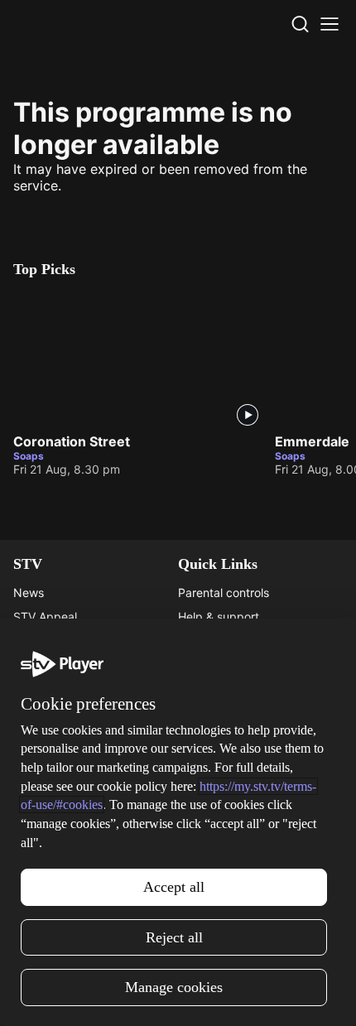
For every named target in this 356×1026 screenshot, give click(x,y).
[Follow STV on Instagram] (141, 996)
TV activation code (229, 640)
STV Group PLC (55, 689)
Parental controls (223, 592)
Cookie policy (214, 857)
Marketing (40, 809)
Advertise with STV (64, 665)
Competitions (48, 857)
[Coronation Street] (137, 359)
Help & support (218, 616)
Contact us (207, 785)
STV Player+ (46, 761)
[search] (299, 24)
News (28, 592)
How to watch (50, 833)
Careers (34, 640)
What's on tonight (60, 785)
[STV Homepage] (52, 24)
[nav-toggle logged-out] (329, 24)
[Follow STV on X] (178, 996)
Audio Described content (245, 689)
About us (202, 761)
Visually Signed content (241, 665)
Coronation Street (71, 441)
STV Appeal (45, 616)
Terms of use (213, 833)
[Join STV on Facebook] (214, 996)
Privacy (198, 809)
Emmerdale (312, 441)
